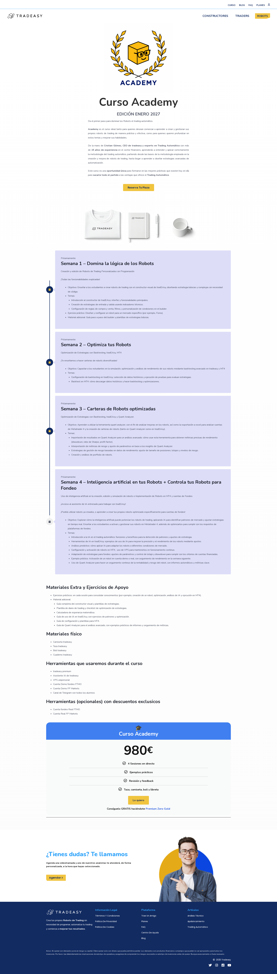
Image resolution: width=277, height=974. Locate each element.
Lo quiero (138, 800)
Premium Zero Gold (158, 808)
